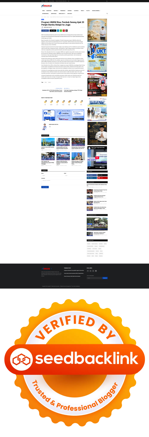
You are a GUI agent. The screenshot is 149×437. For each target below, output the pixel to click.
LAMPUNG (101, 253)
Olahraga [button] (76, 10)
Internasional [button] (45, 13)
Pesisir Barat (95, 248)
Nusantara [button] (48, 10)
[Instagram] (93, 271)
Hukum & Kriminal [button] (96, 10)
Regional (88, 243)
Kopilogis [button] (69, 13)
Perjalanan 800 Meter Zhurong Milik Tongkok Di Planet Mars (74, 270)
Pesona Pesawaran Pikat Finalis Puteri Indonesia (72, 276)
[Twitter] (90, 271)
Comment (43, 178)
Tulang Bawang (101, 246)
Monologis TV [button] (62, 13)
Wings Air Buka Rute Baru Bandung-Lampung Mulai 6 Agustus (62, 162)
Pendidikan (89, 248)
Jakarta (99, 248)
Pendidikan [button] (62, 10)
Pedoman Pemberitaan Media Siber (61, 1)
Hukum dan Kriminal (90, 253)
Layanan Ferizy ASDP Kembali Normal (47, 148)
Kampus (96, 246)
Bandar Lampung (94, 243)
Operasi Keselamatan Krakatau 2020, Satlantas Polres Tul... (97, 185)
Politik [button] (88, 10)
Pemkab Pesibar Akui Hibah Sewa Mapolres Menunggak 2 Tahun (100, 208)
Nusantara (100, 243)
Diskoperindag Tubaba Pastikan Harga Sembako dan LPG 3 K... (78, 148)
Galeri (68, 1)
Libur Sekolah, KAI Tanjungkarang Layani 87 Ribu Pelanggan (47, 162)
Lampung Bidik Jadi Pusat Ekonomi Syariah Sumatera (62, 148)
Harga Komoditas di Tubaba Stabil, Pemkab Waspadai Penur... (77, 162)
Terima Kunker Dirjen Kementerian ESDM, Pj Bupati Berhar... (74, 273)
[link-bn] (63, 115)
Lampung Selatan (90, 246)
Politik (97, 253)
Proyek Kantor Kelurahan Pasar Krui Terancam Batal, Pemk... (100, 190)
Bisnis (43, 19)
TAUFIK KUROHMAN (90, 229)
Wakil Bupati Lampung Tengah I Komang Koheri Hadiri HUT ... (99, 233)
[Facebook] (88, 271)
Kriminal (97, 251)
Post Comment (45, 187)
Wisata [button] (82, 10)
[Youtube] (96, 271)
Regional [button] (56, 10)
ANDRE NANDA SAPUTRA (48, 27)
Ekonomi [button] (70, 10)
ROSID (72, 165)
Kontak (42, 1)
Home (43, 10)
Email (65, 173)
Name (42, 173)
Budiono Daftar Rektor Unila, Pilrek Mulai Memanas (100, 202)
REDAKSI (57, 165)
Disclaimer (46, 1)
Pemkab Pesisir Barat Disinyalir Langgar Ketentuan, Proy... (99, 196)
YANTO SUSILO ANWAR (90, 187)
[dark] (107, 1)
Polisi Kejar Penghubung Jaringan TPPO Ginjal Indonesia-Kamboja (73, 91)
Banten (49, 82)
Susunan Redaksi (51, 1)
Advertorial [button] (53, 13)
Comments (44, 170)
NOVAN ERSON (96, 192)
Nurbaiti (42, 165)
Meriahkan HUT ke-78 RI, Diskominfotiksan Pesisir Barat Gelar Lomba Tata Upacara (52, 91)
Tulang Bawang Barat (90, 251)
